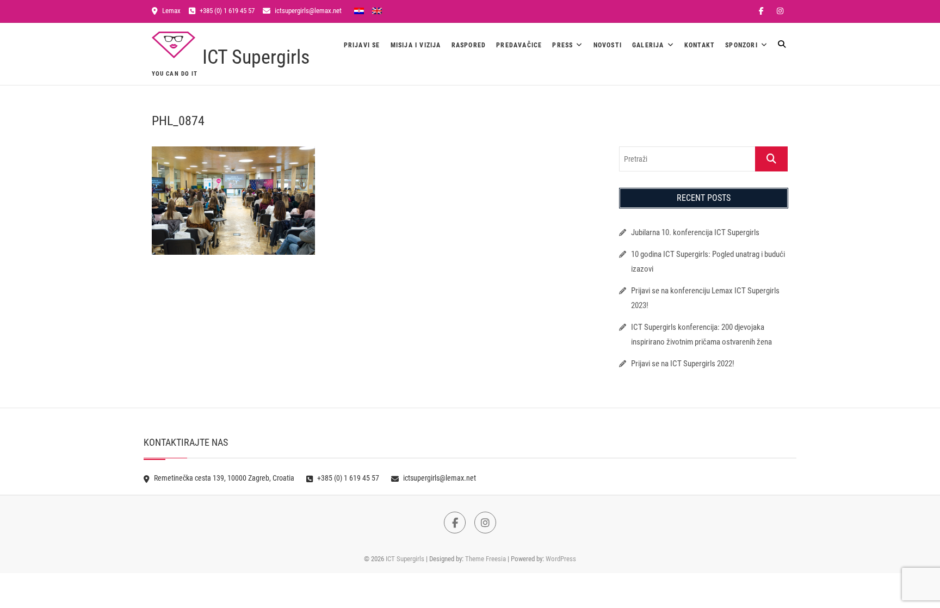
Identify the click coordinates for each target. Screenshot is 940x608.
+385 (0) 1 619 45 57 (226, 11)
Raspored (469, 45)
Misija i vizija (416, 45)
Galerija (648, 45)
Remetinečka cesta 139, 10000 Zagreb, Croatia (223, 478)
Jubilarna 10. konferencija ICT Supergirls (696, 232)
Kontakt (699, 45)
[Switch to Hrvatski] (359, 10)
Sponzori (741, 45)
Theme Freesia (485, 559)
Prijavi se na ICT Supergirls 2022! (682, 364)
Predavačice (519, 45)
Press (562, 45)
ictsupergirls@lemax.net (307, 11)
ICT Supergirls (256, 57)
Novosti (607, 45)
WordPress (561, 559)
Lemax (170, 11)
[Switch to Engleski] (377, 10)
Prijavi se (362, 45)
